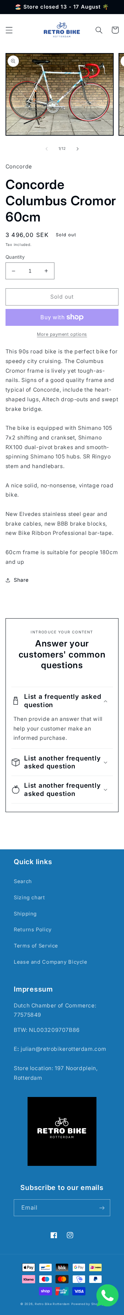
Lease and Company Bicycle (50, 962)
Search (23, 881)
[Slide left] (46, 148)
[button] (9, 30)
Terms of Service (36, 946)
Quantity (15, 257)
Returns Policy (33, 929)
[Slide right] (77, 148)
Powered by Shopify (87, 1304)
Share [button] (21, 580)
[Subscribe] (102, 1207)
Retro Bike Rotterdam (52, 1304)
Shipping (25, 914)
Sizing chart (29, 897)
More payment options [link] (62, 334)
